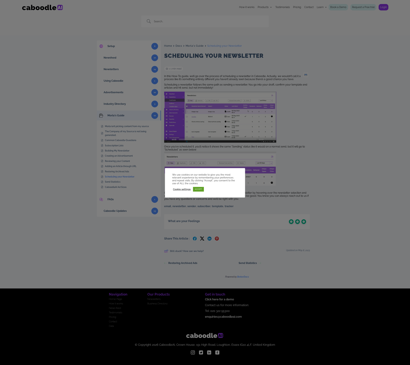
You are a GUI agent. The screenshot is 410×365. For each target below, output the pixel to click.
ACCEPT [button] (198, 189)
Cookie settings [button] (182, 189)
